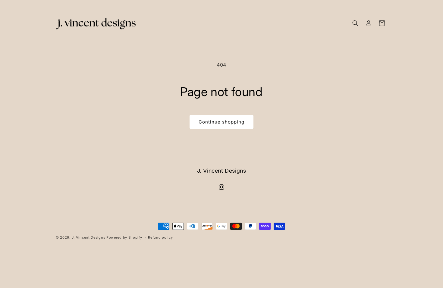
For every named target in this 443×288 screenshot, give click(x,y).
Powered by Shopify (124, 237)
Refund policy (160, 237)
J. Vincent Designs (88, 237)
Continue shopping (221, 122)
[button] (355, 23)
